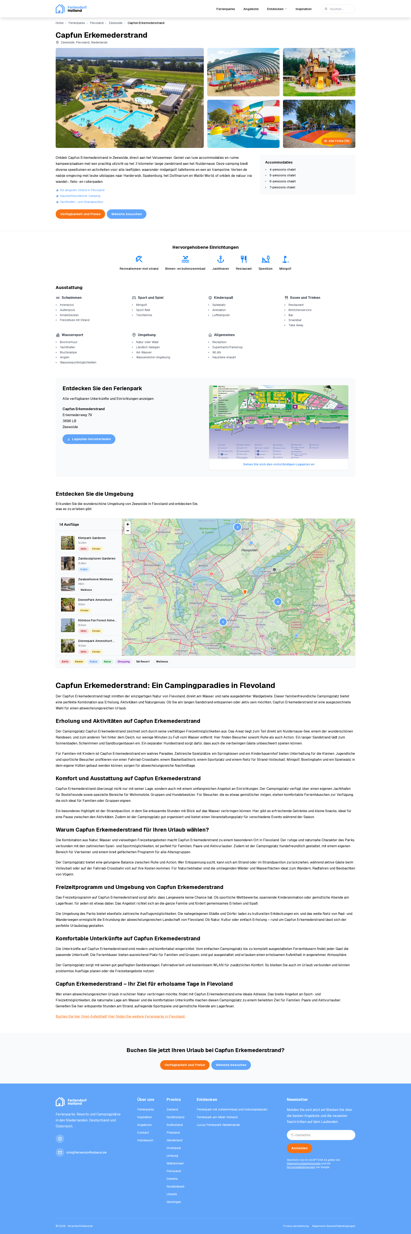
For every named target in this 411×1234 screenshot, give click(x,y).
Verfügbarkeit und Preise (80, 214)
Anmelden (299, 1148)
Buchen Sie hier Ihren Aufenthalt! (81, 1016)
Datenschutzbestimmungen (304, 1163)
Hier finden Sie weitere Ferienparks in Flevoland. (146, 1016)
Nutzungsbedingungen (301, 1167)
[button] (278, 601)
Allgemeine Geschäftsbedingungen (333, 1226)
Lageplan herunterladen (91, 439)
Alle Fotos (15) (339, 141)
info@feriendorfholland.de (86, 1152)
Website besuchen (126, 214)
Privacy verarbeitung (296, 1226)
